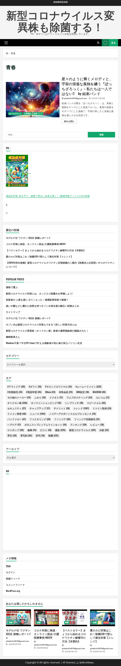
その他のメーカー (19, 397)
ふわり (40, 397)
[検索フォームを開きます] (98, 43)
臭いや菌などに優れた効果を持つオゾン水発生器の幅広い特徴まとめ (42, 306)
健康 (31, 430)
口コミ (45, 430)
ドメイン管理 (16, 413)
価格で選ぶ (12, 287)
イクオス (56, 397)
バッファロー (16, 419)
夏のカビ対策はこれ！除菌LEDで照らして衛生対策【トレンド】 (39, 256)
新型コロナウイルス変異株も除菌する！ (60, 20)
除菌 (53, 435)
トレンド (81, 408)
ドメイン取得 (102, 408)
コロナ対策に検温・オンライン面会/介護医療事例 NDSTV (36, 244)
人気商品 (27, 113)
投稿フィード (13, 578)
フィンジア (62, 419)
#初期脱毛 (14, 392)
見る (113, 42)
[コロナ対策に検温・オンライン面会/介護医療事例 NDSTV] (46, 617)
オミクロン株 (17, 403)
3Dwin (50, 392)
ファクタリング (40, 419)
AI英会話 (66, 392)
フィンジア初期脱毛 (87, 419)
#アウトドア (16, 386)
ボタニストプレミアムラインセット (45, 424)
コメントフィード (15, 584)
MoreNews (87, 662)
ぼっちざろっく (15, 113)
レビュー (97, 424)
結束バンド (37, 113)
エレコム (102, 397)
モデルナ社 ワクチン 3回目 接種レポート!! (28, 238)
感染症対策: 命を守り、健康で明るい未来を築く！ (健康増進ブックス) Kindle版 (48, 196)
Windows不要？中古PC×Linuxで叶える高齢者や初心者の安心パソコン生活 (44, 343)
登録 (8, 566)
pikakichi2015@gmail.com (75, 98)
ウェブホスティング (79, 397)
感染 (60, 430)
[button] (6, 43)
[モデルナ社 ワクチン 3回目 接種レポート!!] (18, 617)
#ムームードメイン (88, 386)
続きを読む (70, 122)
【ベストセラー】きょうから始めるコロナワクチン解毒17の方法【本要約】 (46, 250)
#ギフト (35, 386)
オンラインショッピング (46, 403)
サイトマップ (13, 312)
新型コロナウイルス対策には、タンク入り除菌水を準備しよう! (39, 293)
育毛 (12, 435)
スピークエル (96, 403)
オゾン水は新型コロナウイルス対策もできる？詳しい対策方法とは (41, 324)
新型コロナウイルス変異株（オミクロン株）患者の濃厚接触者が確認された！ (47, 330)
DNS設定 (82, 392)
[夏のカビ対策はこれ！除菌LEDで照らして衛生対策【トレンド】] (102, 617)
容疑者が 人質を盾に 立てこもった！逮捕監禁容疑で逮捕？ (37, 299)
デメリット (62, 408)
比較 (104, 430)
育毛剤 (26, 435)
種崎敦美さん (13, 337)
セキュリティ (16, 408)
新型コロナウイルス (82, 430)
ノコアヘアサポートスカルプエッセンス (72, 413)
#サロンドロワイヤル (58, 386)
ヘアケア (14, 424)
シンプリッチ (74, 403)
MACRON (99, 392)
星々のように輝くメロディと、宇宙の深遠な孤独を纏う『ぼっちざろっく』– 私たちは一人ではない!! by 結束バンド (32, 99)
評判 (40, 435)
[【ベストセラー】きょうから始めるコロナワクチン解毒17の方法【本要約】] (74, 617)
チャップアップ (40, 408)
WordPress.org (13, 591)
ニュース (37, 413)
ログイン (10, 572)
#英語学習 (33, 392)
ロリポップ (15, 430)
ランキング (78, 424)
